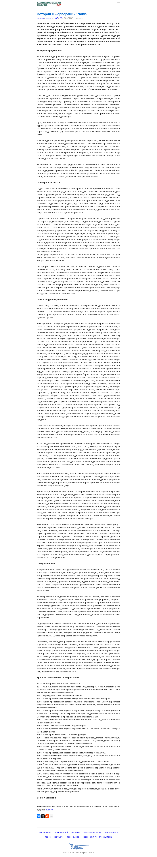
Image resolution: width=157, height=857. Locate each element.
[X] (43, 816)
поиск (47, 837)
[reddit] (47, 816)
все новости (45, 832)
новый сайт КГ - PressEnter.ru (97, 837)
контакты (58, 837)
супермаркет (111, 832)
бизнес (49, 809)
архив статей (61, 832)
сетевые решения (92, 832)
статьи (49, 18)
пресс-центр (73, 837)
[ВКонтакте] (38, 816)
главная (40, 18)
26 (61, 18)
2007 (56, 18)
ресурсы (75, 832)
